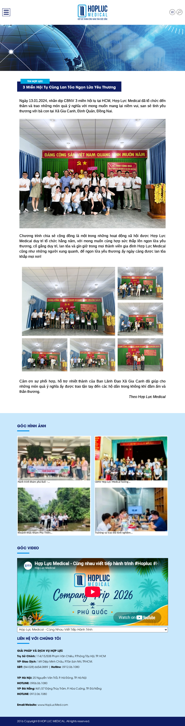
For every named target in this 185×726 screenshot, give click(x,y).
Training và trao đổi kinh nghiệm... (37, 532)
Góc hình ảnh (31, 426)
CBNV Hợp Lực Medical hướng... (35, 482)
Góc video (28, 548)
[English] (172, 12)
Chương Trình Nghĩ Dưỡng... (110, 482)
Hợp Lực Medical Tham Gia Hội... (113, 532)
